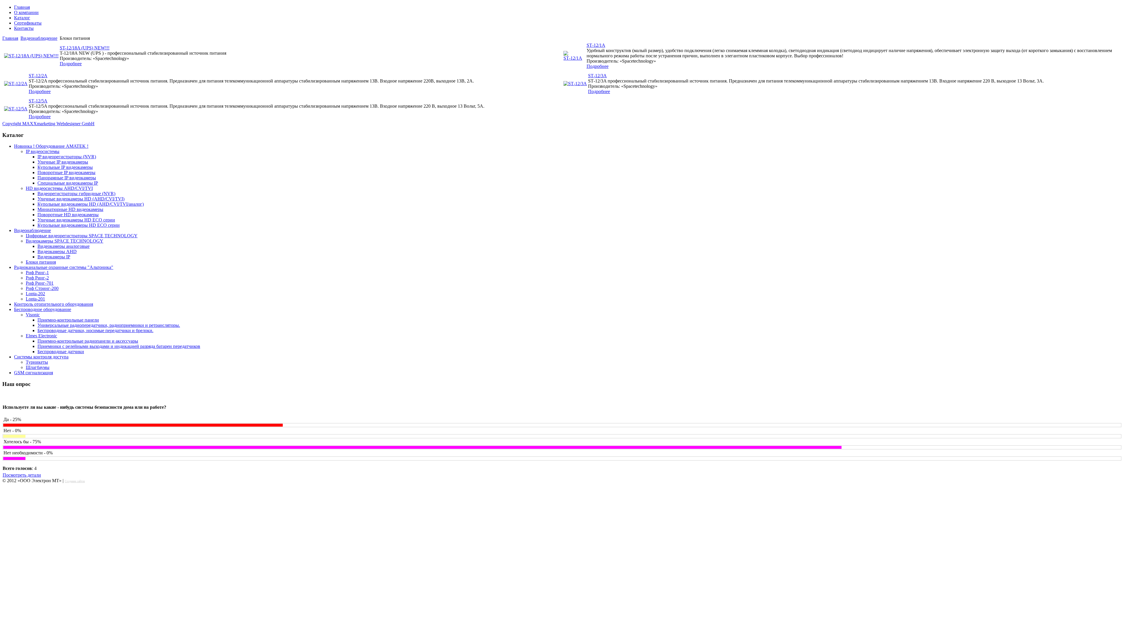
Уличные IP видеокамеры (62, 161)
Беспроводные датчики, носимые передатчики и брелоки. (95, 330)
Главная (22, 7)
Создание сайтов (75, 481)
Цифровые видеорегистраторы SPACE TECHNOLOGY (82, 235)
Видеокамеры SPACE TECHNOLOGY (64, 240)
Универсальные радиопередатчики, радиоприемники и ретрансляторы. (108, 325)
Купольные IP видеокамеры (65, 167)
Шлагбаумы (37, 367)
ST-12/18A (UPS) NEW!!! (84, 47)
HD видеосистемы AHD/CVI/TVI (59, 188)
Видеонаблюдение (38, 38)
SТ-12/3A (597, 75)
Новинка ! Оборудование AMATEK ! (51, 146)
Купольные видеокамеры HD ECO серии (78, 225)
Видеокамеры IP (53, 256)
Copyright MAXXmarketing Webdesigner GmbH (48, 123)
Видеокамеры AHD (57, 251)
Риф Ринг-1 (37, 272)
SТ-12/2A (38, 75)
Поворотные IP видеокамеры (66, 172)
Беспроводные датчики (60, 351)
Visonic (33, 314)
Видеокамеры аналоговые (63, 246)
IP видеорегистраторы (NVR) (66, 156)
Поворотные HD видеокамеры (68, 214)
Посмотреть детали (22, 475)
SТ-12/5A (38, 100)
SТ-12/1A (596, 45)
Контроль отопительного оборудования (53, 304)
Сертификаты (28, 22)
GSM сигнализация (33, 372)
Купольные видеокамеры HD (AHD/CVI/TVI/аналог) (90, 204)
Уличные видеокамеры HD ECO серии (76, 219)
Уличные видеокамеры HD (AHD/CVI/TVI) (80, 198)
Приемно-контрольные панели (68, 319)
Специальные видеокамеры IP (67, 183)
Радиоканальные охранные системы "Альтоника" (63, 267)
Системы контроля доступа (41, 356)
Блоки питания (41, 262)
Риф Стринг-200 (42, 288)
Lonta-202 (35, 293)
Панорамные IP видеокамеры (66, 177)
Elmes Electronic (41, 335)
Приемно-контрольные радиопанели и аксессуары (87, 341)
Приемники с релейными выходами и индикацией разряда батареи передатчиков (118, 346)
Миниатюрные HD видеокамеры (70, 209)
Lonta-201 (35, 298)
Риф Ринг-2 (37, 277)
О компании (26, 12)
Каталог (22, 17)
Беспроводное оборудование (42, 309)
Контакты (24, 28)
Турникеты (37, 362)
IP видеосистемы (42, 151)
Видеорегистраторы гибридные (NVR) (76, 193)
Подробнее (71, 63)
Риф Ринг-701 (40, 283)
